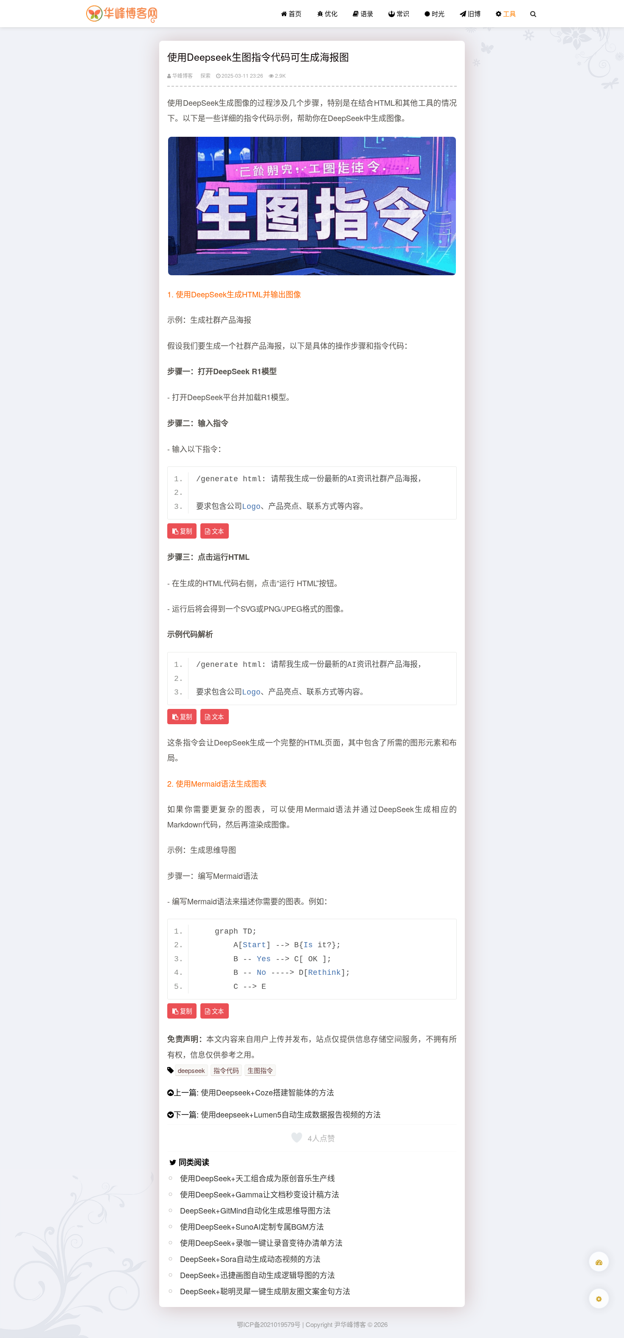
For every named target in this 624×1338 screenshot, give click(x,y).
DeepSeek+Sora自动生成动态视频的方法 (250, 1258)
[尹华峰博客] (121, 13)
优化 (330, 13)
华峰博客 (182, 75)
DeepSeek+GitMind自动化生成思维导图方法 (255, 1210)
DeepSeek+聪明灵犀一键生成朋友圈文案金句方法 (265, 1290)
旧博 (473, 13)
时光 (437, 13)
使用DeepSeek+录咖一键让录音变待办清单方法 (261, 1242)
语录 (366, 13)
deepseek (191, 1070)
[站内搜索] (533, 13)
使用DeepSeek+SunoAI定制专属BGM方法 (252, 1226)
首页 (294, 13)
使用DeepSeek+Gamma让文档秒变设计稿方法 (259, 1194)
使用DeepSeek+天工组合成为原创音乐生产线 (257, 1177)
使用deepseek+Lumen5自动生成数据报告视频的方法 (291, 1114)
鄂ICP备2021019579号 (269, 1324)
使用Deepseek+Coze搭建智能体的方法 (267, 1092)
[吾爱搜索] (599, 1261)
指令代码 (226, 1070)
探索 (205, 75)
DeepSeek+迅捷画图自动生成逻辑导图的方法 (257, 1274)
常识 (402, 13)
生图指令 (260, 1070)
